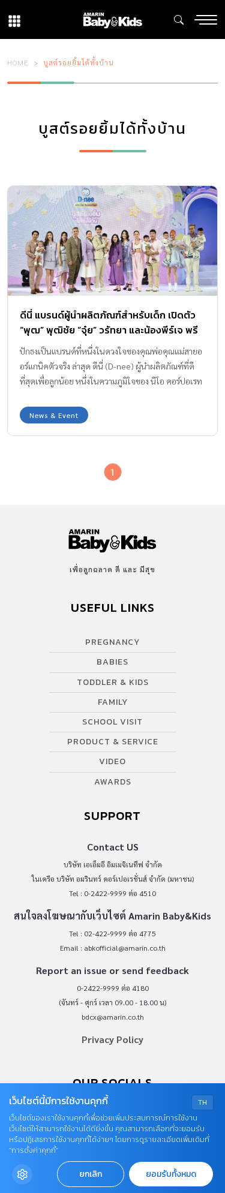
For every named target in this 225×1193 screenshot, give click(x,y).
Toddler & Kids (113, 682)
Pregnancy (112, 642)
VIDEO (112, 761)
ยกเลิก (90, 1174)
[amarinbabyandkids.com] (112, 19)
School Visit (112, 722)
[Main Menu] (206, 19)
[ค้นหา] (178, 20)
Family (113, 702)
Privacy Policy (112, 1039)
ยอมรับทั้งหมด (171, 1174)
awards (112, 782)
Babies (112, 662)
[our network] (14, 19)
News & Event (54, 415)
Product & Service (112, 741)
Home (18, 62)
